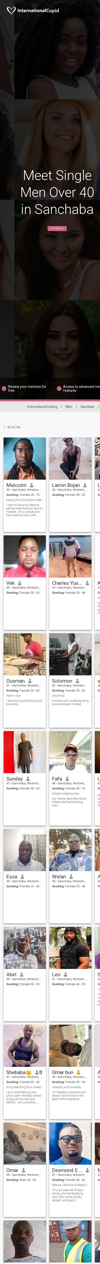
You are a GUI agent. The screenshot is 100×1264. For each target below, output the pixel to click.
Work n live (13, 695)
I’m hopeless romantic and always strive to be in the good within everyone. (69, 1096)
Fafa (57, 779)
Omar (12, 1170)
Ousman (15, 681)
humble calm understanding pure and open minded (70, 702)
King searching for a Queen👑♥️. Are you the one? (24, 1087)
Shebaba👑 (19, 1072)
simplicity (58, 695)
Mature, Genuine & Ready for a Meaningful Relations (70, 1185)
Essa (11, 877)
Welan (59, 877)
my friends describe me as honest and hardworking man (69, 802)
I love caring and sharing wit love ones (24, 702)
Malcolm (16, 485)
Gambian (87, 407)
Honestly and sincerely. (67, 1087)
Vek (10, 583)
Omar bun (62, 1072)
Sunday (14, 779)
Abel (11, 974)
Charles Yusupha (67, 583)
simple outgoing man (65, 793)
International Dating (42, 407)
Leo (56, 974)
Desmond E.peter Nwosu (67, 1170)
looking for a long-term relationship (24, 500)
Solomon (62, 681)
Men (69, 407)
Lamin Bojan (66, 485)
